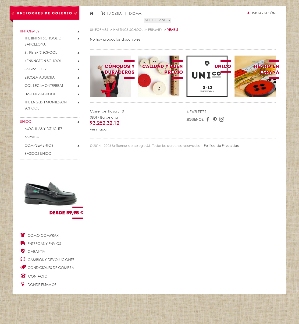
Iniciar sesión (263, 13)
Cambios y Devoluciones (50, 260)
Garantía (36, 252)
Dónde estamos (41, 285)
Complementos (39, 145)
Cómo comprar (43, 235)
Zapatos (32, 137)
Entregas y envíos (44, 244)
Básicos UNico (38, 153)
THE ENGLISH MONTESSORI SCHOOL (46, 105)
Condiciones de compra (50, 268)
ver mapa (98, 129)
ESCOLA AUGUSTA (40, 77)
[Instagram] (221, 119)
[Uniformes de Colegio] (44, 13)
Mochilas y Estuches (43, 129)
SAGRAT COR (35, 69)
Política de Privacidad (221, 146)
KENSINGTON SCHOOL (43, 61)
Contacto (37, 276)
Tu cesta (114, 13)
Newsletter (196, 112)
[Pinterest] (215, 119)
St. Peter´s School (41, 52)
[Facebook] (208, 119)
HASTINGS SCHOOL (40, 94)
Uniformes (29, 31)
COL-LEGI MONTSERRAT (44, 86)
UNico (25, 121)
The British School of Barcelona (44, 41)
